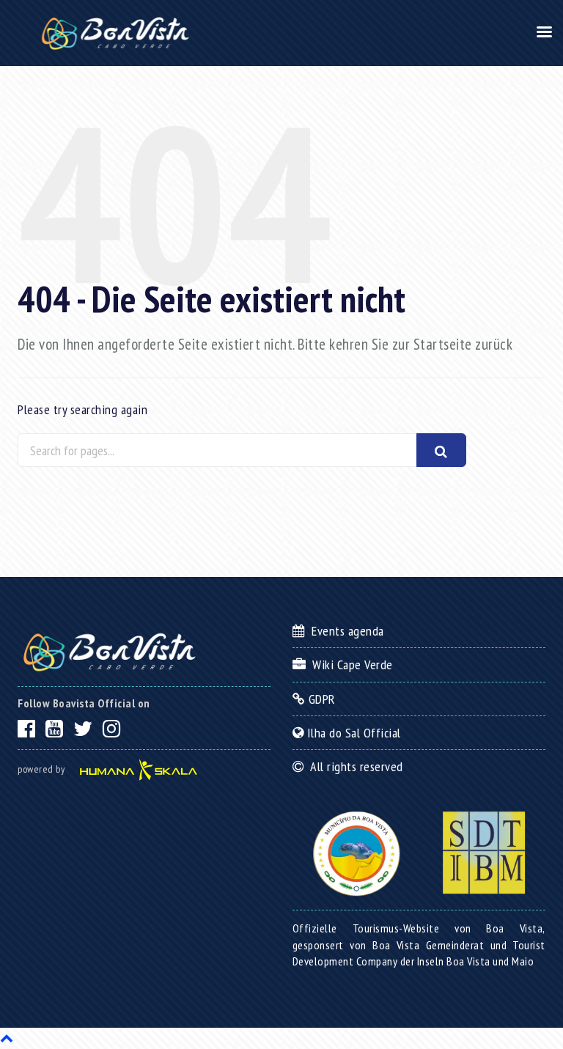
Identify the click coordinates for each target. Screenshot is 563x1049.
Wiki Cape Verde (349, 664)
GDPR (320, 699)
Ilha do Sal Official (352, 732)
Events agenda (344, 630)
